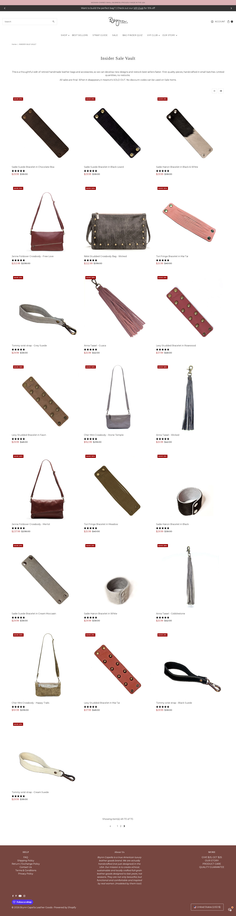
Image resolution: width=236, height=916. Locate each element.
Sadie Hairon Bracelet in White (100, 613)
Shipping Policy (25, 860)
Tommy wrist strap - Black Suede (174, 703)
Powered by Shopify (65, 907)
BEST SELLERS (80, 35)
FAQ (25, 857)
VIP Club (138, 8)
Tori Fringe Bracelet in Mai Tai (172, 256)
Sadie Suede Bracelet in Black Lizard (104, 167)
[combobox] (29, 21)
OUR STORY (168, 35)
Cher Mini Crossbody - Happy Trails (30, 703)
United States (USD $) (209, 907)
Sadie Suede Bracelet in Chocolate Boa (33, 167)
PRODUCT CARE (212, 864)
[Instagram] (24, 896)
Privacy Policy (25, 873)
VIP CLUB (152, 35)
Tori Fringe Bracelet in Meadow (101, 524)
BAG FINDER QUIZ (133, 35)
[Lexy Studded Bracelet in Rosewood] (190, 309)
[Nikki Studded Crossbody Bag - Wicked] (118, 219)
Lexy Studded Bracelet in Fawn (29, 435)
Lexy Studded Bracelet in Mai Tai (102, 703)
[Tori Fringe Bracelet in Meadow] (118, 487)
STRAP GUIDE (100, 35)
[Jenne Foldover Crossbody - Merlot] (46, 487)
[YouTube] (20, 896)
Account (220, 21)
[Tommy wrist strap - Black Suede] (190, 666)
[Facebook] (13, 896)
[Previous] (5, 8)
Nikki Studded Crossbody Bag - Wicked (105, 256)
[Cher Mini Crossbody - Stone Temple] (118, 398)
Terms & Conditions (25, 870)
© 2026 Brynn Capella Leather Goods (32, 907)
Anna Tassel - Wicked (167, 435)
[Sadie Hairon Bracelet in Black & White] (190, 130)
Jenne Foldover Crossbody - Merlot (31, 524)
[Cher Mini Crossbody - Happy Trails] (46, 666)
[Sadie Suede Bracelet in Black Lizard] (118, 130)
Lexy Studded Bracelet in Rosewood (176, 345)
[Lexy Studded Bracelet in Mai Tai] (118, 666)
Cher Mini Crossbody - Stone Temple (104, 435)
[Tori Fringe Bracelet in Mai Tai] (190, 219)
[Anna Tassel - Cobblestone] (190, 577)
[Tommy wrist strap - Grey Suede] (46, 309)
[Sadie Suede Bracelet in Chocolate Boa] (46, 130)
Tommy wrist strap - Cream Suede (30, 792)
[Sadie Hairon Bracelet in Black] (190, 487)
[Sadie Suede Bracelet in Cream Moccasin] (46, 577)
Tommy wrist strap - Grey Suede (29, 345)
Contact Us (26, 867)
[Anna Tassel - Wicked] (190, 398)
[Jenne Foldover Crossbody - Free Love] (46, 219)
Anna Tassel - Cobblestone (170, 613)
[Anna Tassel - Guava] (118, 309)
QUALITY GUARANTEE (211, 867)
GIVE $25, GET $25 (212, 857)
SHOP (64, 35)
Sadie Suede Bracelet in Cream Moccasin (34, 613)
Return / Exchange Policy (26, 864)
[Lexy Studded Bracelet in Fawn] (46, 398)
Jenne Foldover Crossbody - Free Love (33, 256)
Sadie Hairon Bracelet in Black (172, 524)
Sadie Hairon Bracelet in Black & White (177, 167)
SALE (115, 35)
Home (14, 44)
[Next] (231, 8)
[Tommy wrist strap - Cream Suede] (46, 755)
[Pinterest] (16, 896)
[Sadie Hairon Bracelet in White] (118, 577)
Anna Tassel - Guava (95, 345)
